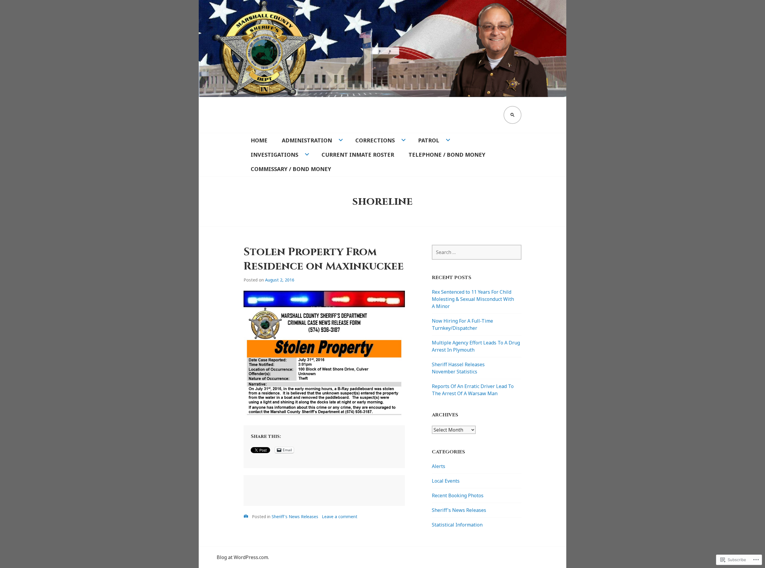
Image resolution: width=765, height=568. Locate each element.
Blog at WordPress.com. (243, 557)
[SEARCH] (512, 115)
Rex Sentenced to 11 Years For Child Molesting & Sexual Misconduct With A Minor (473, 299)
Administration (307, 140)
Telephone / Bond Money (446, 154)
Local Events (446, 481)
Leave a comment (339, 516)
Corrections (375, 140)
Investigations (274, 154)
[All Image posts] (246, 516)
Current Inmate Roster (358, 154)
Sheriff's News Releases (295, 516)
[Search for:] (476, 252)
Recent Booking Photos (458, 495)
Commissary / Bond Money (291, 169)
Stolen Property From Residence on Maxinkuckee (324, 259)
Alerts (438, 466)
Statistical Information (457, 524)
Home (259, 140)
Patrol (428, 140)
